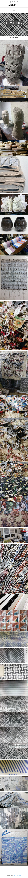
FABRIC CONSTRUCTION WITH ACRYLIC (14, 569)
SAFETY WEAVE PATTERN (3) (14, 735)
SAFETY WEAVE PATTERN (14, 639)
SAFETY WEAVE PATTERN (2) (14, 751)
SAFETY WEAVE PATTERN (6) (14, 688)
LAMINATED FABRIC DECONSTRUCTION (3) (14, 469)
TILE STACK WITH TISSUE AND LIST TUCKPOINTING (14, 94)
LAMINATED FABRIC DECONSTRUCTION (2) (14, 502)
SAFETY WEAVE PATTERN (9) (14, 655)
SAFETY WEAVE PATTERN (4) (14, 719)
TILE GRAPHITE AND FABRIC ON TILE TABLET (14, 174)
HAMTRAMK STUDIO (14, 535)
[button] (14, 10)
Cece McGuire (17, 875)
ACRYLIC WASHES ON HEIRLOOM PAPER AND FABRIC (14, 620)
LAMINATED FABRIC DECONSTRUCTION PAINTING (14, 373)
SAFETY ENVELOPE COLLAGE (14, 818)
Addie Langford (14, 3)
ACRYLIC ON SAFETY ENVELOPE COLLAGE (14, 278)
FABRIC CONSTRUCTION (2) (14, 602)
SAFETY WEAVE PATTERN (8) (14, 671)
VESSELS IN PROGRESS (14, 121)
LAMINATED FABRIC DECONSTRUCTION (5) (14, 403)
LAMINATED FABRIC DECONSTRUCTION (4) (14, 436)
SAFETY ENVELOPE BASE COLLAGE (14, 847)
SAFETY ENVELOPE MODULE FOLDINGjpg (14, 800)
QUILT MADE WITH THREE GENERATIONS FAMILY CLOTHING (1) (14, 245)
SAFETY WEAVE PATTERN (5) (14, 704)
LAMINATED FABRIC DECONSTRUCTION (14, 325)
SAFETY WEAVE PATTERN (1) (14, 767)
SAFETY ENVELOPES (14, 783)
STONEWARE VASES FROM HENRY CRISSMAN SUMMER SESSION (14, 224)
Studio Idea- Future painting (14, 204)
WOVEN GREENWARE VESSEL (14, 63)
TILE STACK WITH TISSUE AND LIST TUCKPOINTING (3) (14, 148)
